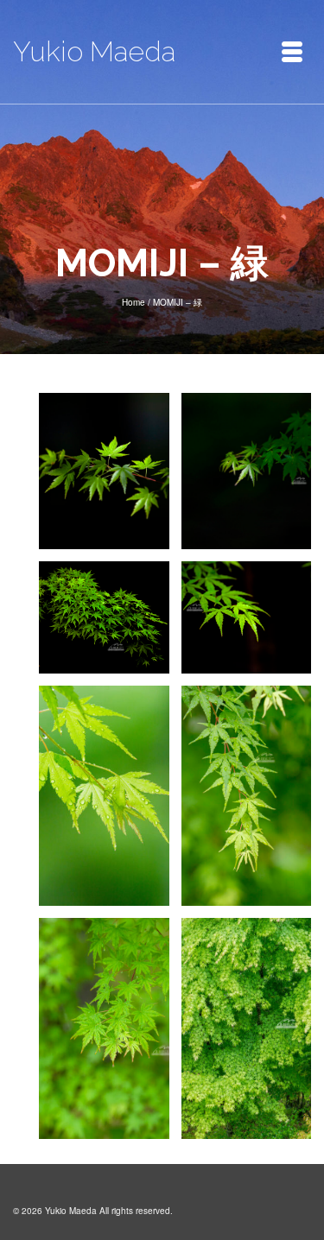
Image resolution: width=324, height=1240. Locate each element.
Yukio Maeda (94, 51)
